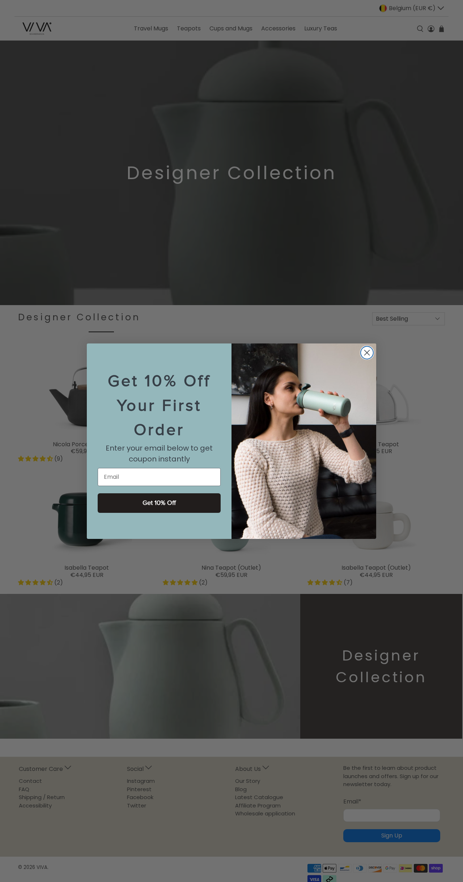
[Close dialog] (367, 352)
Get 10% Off (159, 503)
